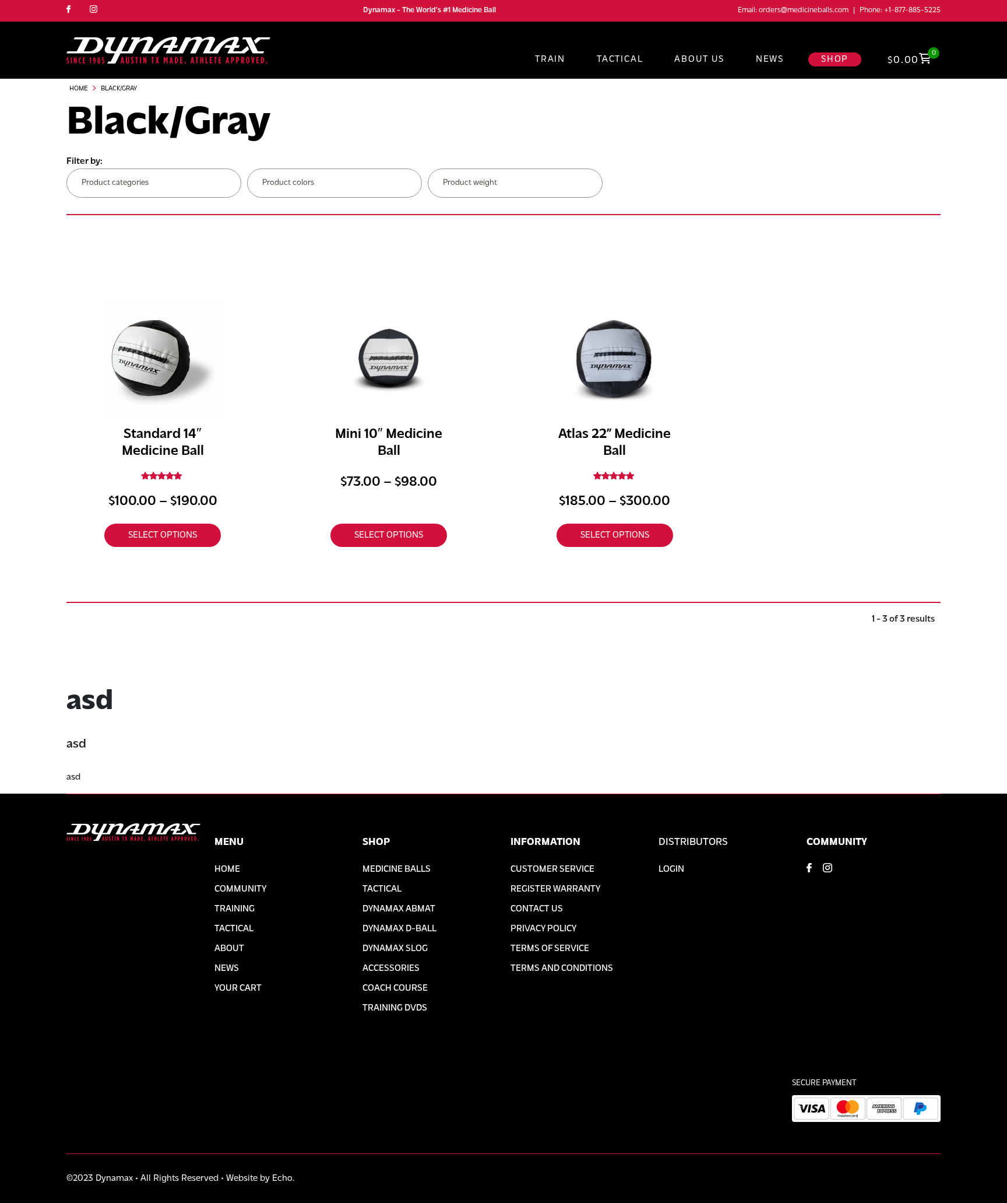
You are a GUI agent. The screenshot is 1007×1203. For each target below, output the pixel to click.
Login (671, 869)
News (770, 59)
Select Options (162, 535)
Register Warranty (555, 889)
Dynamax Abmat (398, 909)
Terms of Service (549, 948)
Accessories (391, 968)
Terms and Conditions (561, 968)
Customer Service (552, 869)
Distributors (693, 842)
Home (78, 88)
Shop (834, 59)
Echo (282, 1178)
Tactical (620, 59)
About (229, 948)
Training (234, 909)
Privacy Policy (543, 929)
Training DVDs (394, 1008)
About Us (699, 59)
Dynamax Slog (395, 948)
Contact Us (536, 909)
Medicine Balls (396, 869)
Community (240, 889)
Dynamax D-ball (399, 929)
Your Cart (238, 988)
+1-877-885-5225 (912, 10)
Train (550, 59)
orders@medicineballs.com (803, 10)
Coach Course (395, 988)
